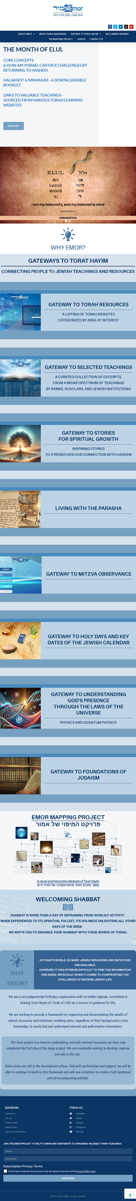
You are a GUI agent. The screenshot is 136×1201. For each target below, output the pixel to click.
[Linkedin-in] (121, 27)
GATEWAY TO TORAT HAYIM (84, 34)
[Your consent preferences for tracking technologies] (130, 1195)
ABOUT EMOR (25, 34)
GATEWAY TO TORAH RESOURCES (88, 304)
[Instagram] (126, 27)
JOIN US (81, 39)
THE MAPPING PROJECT (61, 39)
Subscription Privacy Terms (23, 1166)
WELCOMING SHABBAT (117, 34)
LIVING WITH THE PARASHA (88, 508)
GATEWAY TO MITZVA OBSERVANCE (88, 574)
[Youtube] (131, 27)
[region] (68, 133)
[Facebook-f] (110, 27)
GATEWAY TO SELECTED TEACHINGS (88, 367)
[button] (49, 94)
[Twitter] (115, 27)
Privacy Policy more (85, 1171)
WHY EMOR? (68, 247)
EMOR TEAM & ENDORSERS (52, 34)
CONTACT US (96, 39)
